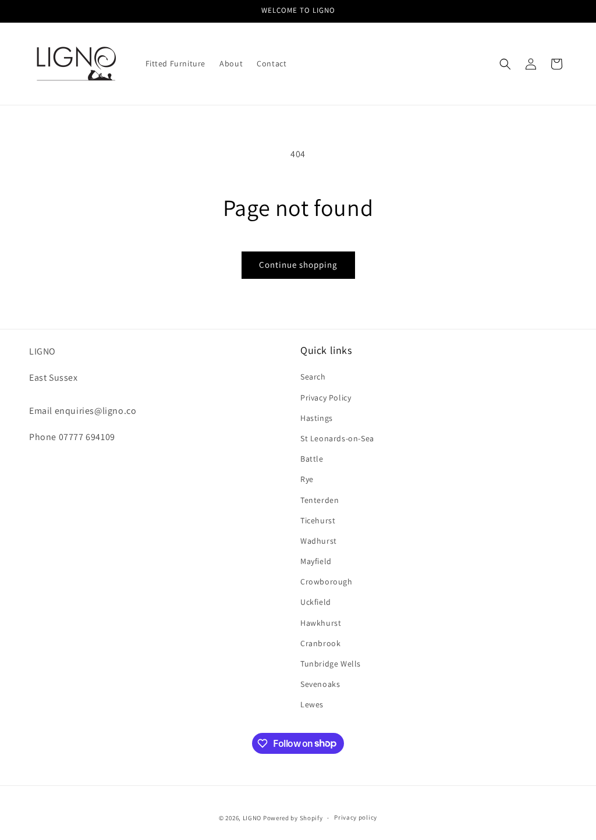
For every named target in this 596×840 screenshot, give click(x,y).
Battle (312, 458)
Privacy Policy (325, 397)
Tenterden (319, 500)
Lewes (312, 704)
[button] (505, 64)
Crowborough (326, 581)
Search (313, 376)
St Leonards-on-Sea (337, 438)
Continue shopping (298, 264)
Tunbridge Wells (330, 663)
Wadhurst (318, 541)
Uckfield (315, 602)
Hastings (316, 418)
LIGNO (252, 818)
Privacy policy (355, 817)
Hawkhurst (320, 623)
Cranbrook (320, 643)
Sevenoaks (320, 684)
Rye (307, 479)
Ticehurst (317, 520)
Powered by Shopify (293, 818)
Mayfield (316, 561)
